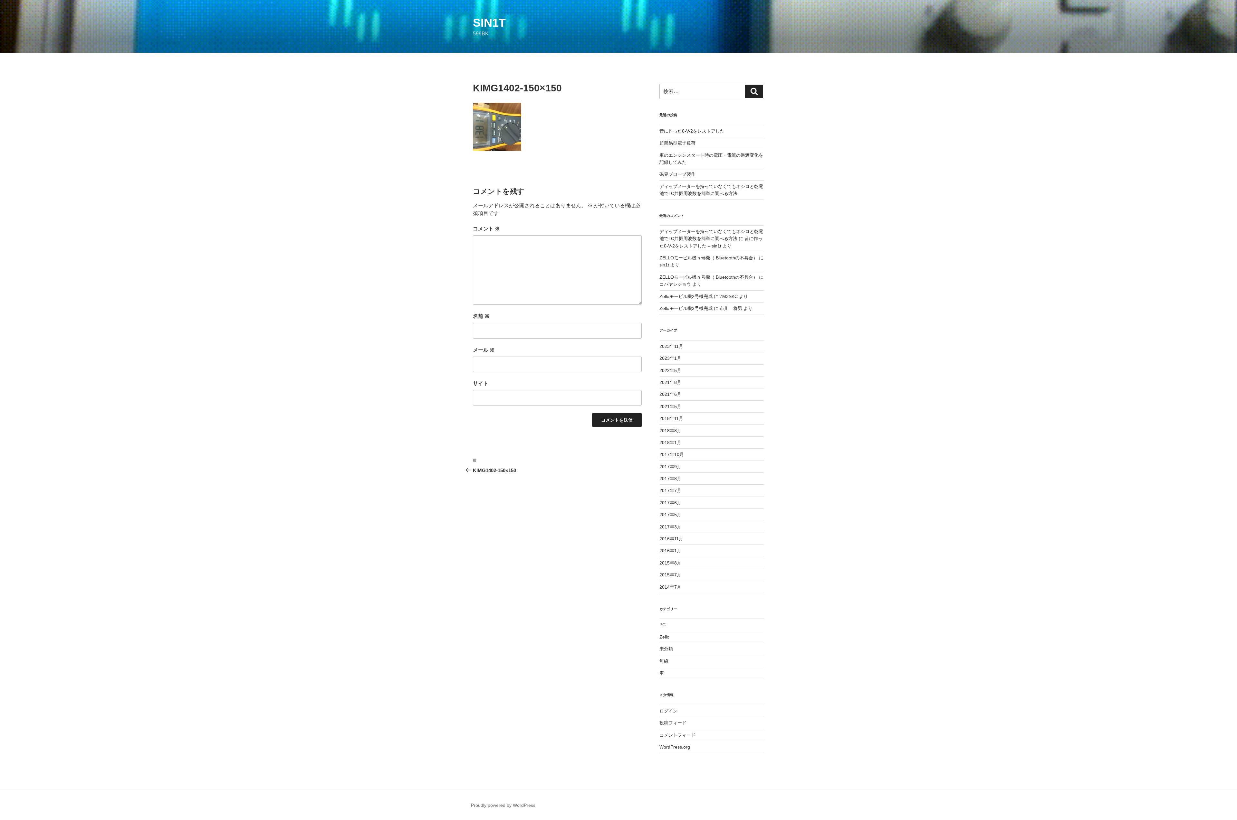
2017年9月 (670, 466)
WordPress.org (674, 747)
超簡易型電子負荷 (677, 142)
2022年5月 (670, 370)
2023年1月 (670, 358)
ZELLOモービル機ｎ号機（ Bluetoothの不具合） (708, 257)
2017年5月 (670, 514)
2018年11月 (671, 418)
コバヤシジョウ (675, 284)
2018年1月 (670, 442)
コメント (486, 228)
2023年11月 (671, 346)
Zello (664, 636)
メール (484, 350)
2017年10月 (671, 454)
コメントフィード (677, 735)
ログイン (668, 710)
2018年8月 (670, 430)
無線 (663, 661)
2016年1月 (670, 550)
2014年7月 (670, 587)
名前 (481, 316)
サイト (480, 383)
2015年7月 (670, 574)
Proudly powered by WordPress (503, 805)
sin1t (489, 22)
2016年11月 (671, 538)
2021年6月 (670, 394)
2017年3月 (670, 526)
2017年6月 (670, 502)
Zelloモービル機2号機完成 (686, 296)
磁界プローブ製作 (677, 174)
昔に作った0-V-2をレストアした (691, 131)
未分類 (666, 648)
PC (662, 624)
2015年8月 (670, 562)
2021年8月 (670, 382)
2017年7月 (670, 490)
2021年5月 (670, 406)
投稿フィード (672, 722)
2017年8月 (670, 478)
